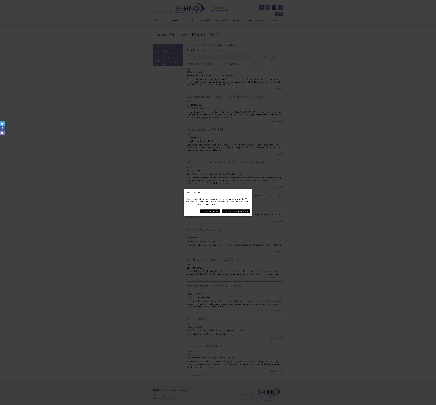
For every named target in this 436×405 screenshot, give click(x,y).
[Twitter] (2, 123)
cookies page (209, 204)
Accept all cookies (210, 211)
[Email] (2, 133)
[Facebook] (2, 128)
